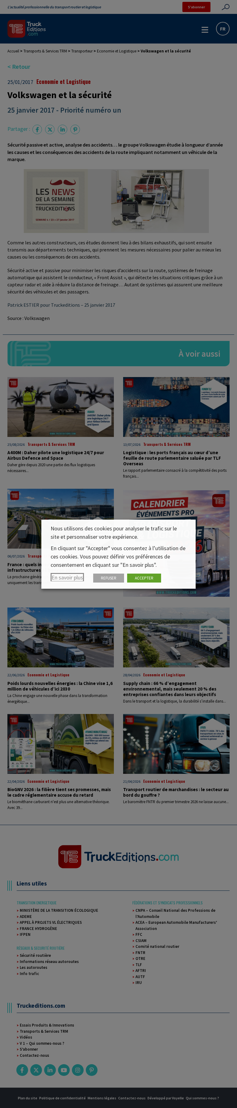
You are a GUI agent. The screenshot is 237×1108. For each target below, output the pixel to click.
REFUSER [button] (108, 578)
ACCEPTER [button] (144, 578)
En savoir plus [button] (67, 577)
